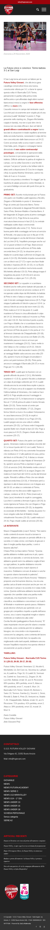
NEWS (7, 784)
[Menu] (42, 9)
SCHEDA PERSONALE (14, 813)
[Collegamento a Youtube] (44, 927)
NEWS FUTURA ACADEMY (16, 787)
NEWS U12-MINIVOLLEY (15, 795)
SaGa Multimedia (25, 923)
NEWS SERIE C (11, 791)
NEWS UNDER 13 (12, 802)
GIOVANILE (9, 780)
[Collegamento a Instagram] (40, 927)
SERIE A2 (8, 820)
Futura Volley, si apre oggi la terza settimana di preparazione (25, 846)
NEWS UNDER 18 (12, 809)
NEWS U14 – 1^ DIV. (13, 798)
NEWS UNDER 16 (12, 806)
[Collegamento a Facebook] (36, 927)
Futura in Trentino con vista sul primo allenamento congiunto (24, 840)
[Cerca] (36, 9)
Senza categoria (11, 817)
